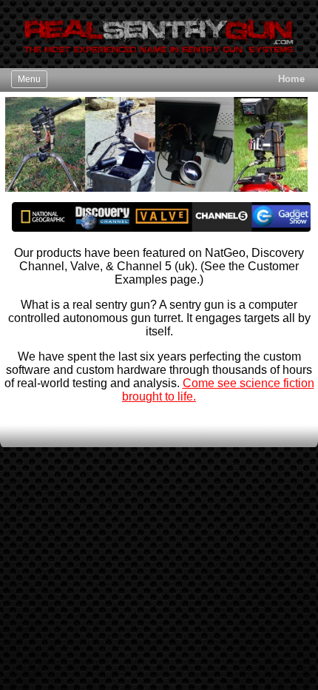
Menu (29, 79)
